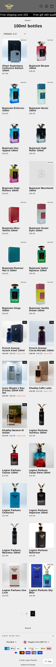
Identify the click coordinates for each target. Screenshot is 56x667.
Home (27, 20)
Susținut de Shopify (28, 665)
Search (28, 628)
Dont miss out (11, 636)
